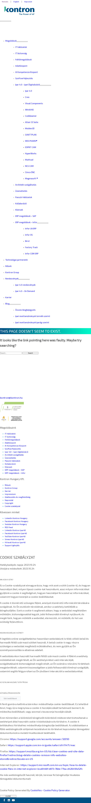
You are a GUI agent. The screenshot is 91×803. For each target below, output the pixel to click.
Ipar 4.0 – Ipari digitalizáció (16, 452)
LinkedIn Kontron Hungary (16, 518)
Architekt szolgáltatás (14, 455)
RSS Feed (9, 527)
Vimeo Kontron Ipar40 (14, 539)
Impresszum (10, 494)
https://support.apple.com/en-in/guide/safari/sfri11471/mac (41, 745)
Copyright (9, 503)
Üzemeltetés (10, 458)
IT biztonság (10, 437)
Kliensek (8, 467)
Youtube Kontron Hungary (16, 524)
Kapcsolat (9, 500)
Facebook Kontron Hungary (16, 521)
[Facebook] (4, 800)
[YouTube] (13, 800)
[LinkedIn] (9, 800)
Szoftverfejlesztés (13, 449)
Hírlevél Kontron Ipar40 (15, 542)
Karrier (8, 491)
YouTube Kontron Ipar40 (15, 536)
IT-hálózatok (10, 433)
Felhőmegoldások (12, 440)
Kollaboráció (10, 464)
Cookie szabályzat (12, 506)
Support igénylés (12, 545)
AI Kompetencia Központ (15, 446)
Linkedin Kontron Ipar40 (15, 530)
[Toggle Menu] (22, 41)
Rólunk (8, 485)
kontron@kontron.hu (11, 397)
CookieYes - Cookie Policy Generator (50, 790)
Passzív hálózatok (12, 461)
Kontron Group (11, 488)
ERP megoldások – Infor (15, 473)
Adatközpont (10, 443)
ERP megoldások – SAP (15, 470)
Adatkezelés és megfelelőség (17, 497)
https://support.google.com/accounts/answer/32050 (39, 739)
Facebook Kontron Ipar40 (16, 533)
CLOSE (8, 796)
